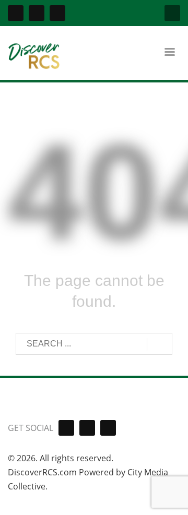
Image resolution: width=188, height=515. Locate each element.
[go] (159, 344)
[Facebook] (16, 13)
